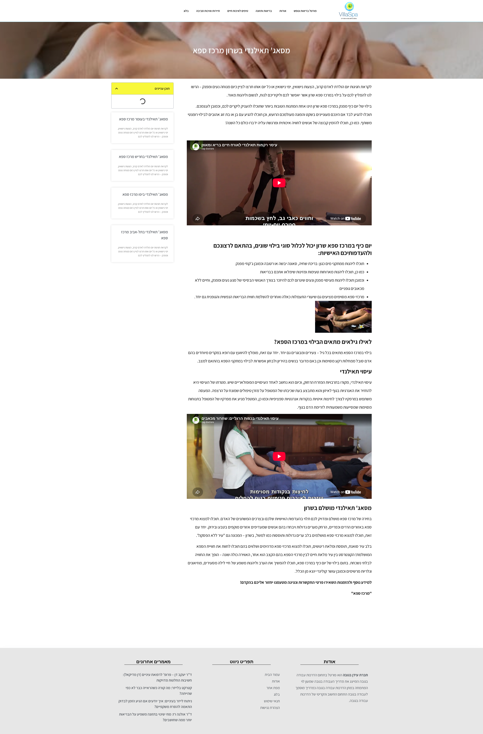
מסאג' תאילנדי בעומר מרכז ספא (143, 119)
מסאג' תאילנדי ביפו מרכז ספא (145, 194)
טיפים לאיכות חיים (237, 11)
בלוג (186, 11)
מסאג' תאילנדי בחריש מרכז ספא (143, 156)
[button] (116, 88)
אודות (282, 11)
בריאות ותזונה (264, 11)
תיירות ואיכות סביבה (208, 11)
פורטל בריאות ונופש (305, 11)
